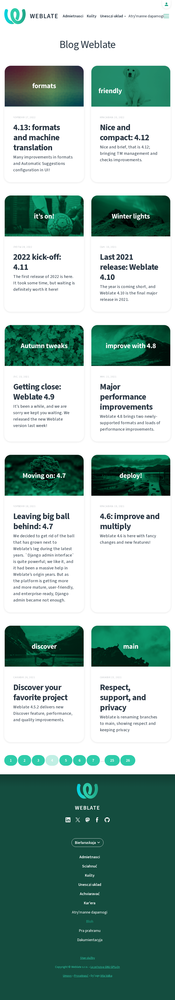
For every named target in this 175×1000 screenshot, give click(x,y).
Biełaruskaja (85, 842)
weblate (87, 807)
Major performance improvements (126, 396)
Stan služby (87, 958)
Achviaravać (90, 893)
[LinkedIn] (68, 819)
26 (128, 760)
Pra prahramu (90, 930)
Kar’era (89, 903)
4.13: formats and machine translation (36, 137)
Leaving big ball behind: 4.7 (41, 521)
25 (112, 760)
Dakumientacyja (89, 939)
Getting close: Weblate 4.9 (37, 391)
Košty (91, 16)
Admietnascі (73, 16)
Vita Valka (106, 976)
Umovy (67, 976)
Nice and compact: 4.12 (124, 132)
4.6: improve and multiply (130, 521)
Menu (166, 16)
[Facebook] (97, 819)
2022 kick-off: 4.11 (37, 262)
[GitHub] (107, 819)
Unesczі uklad (111, 16)
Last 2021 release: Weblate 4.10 (129, 267)
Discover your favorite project (40, 692)
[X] (77, 819)
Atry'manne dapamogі (146, 16)
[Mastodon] (87, 819)
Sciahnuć (89, 866)
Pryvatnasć (81, 976)
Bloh (89, 921)
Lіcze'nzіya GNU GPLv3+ (105, 967)
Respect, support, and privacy (123, 697)
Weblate (44, 16)
